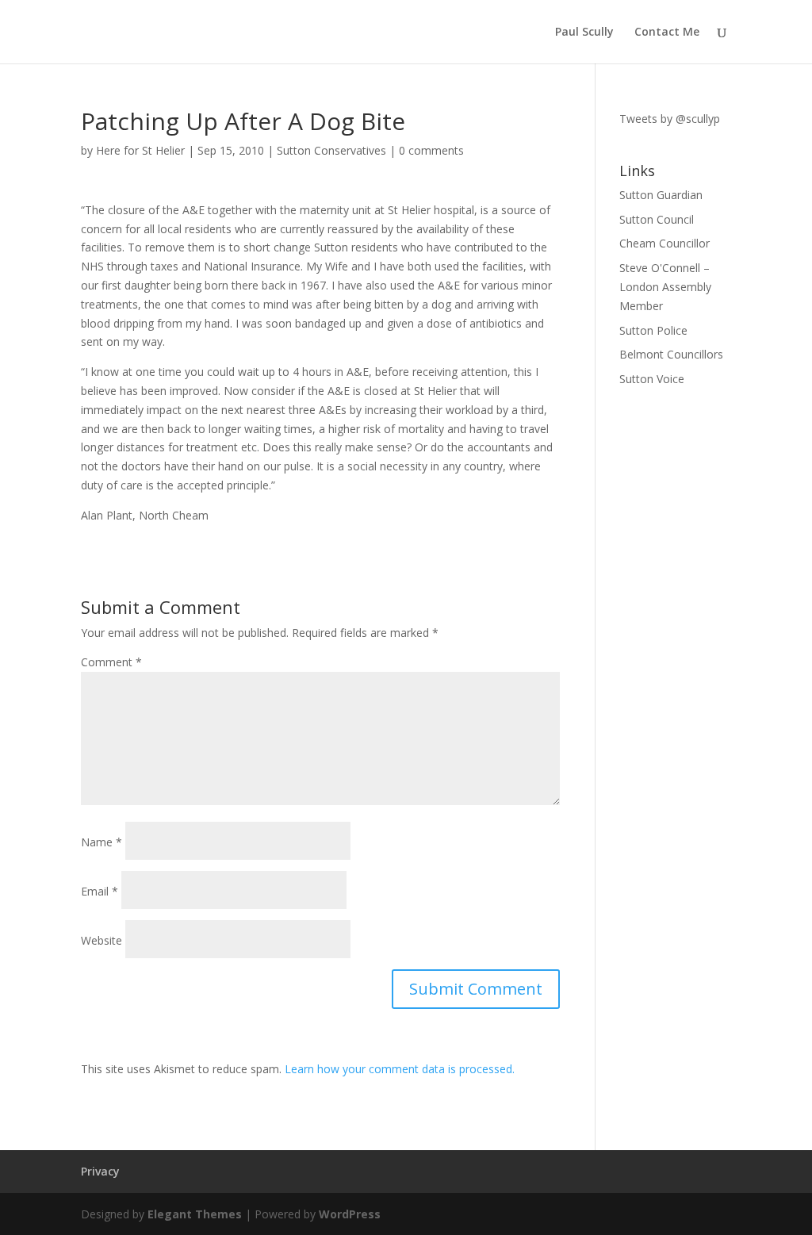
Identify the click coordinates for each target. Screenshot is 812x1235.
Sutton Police (653, 330)
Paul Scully (584, 32)
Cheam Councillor (664, 243)
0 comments (431, 150)
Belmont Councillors (671, 354)
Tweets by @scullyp (669, 118)
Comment (111, 661)
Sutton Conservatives (331, 150)
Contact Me (666, 32)
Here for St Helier (140, 150)
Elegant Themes (194, 1214)
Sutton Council (656, 219)
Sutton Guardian (661, 194)
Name (101, 842)
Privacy (100, 1171)
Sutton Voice (651, 378)
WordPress (350, 1214)
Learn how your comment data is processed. (400, 1068)
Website (101, 940)
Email (99, 891)
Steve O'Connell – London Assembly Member (665, 286)
